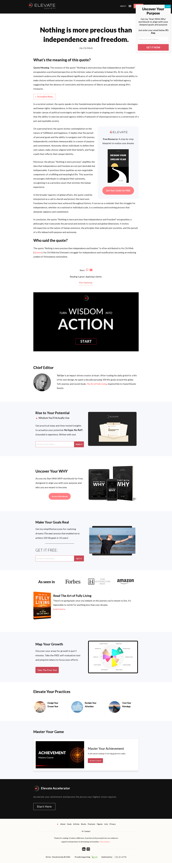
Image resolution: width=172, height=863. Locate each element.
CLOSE (168, 6)
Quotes (38, 252)
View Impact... (105, 841)
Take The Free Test (47, 670)
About (123, 6)
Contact (87, 831)
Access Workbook (60, 496)
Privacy (113, 824)
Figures (100, 824)
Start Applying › (86, 282)
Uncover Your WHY (51, 471)
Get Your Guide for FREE (118, 190)
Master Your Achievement (106, 748)
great (82, 276)
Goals (69, 824)
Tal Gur (60, 375)
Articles (76, 824)
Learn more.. (59, 609)
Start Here (44, 806)
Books (83, 824)
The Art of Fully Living (97, 383)
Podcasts (91, 824)
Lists (106, 824)
